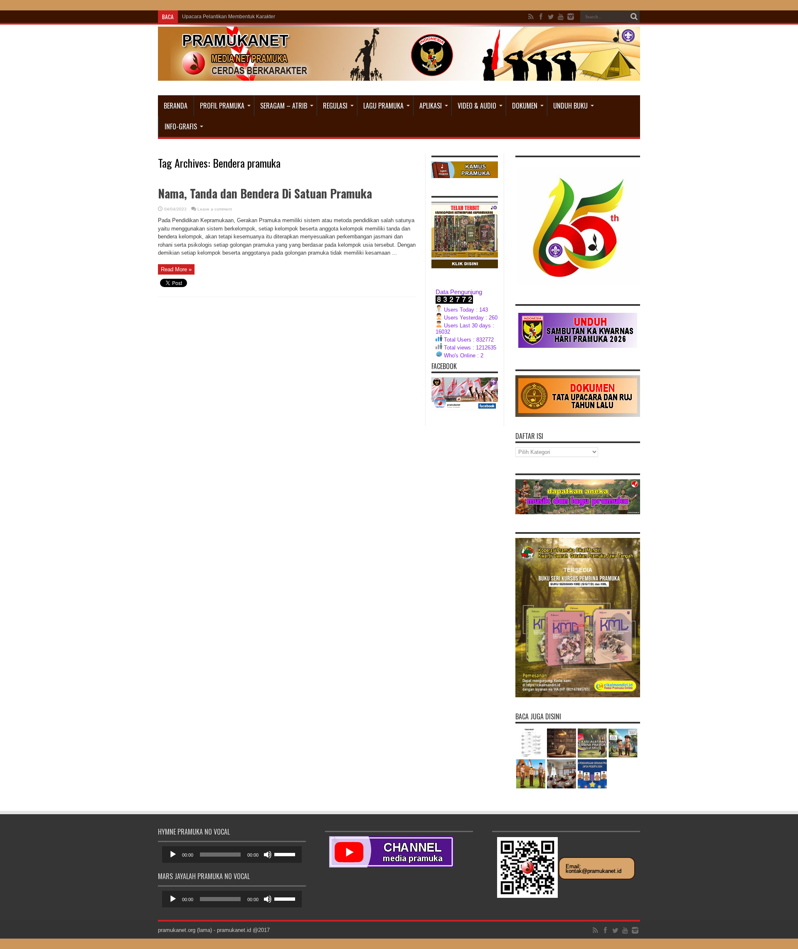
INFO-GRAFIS (181, 126)
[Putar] (173, 854)
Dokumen (524, 106)
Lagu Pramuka (383, 106)
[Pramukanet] (399, 74)
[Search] (634, 16)
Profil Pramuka (222, 106)
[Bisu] (268, 854)
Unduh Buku (570, 106)
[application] (232, 854)
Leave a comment (214, 209)
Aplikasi (430, 106)
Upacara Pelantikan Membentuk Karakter (228, 17)
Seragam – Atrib (283, 106)
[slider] (286, 853)
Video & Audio (477, 106)
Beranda (175, 106)
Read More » (176, 269)
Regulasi (335, 106)
